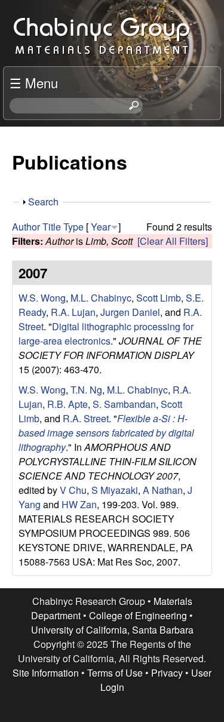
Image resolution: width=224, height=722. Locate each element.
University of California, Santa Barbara (112, 630)
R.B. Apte (67, 404)
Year (101, 227)
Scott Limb (158, 298)
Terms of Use (115, 673)
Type (73, 227)
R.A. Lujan (73, 312)
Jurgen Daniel (130, 312)
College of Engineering (138, 615)
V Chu (73, 490)
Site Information (46, 673)
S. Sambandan (124, 404)
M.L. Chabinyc (100, 298)
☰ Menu (34, 82)
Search (43, 201)
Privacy (167, 673)
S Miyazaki (114, 490)
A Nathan (163, 490)
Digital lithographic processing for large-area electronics (106, 333)
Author (26, 227)
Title (51, 227)
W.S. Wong (42, 298)
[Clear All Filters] (172, 241)
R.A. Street (86, 418)
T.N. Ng (86, 390)
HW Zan (79, 504)
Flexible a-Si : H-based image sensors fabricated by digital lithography (106, 432)
